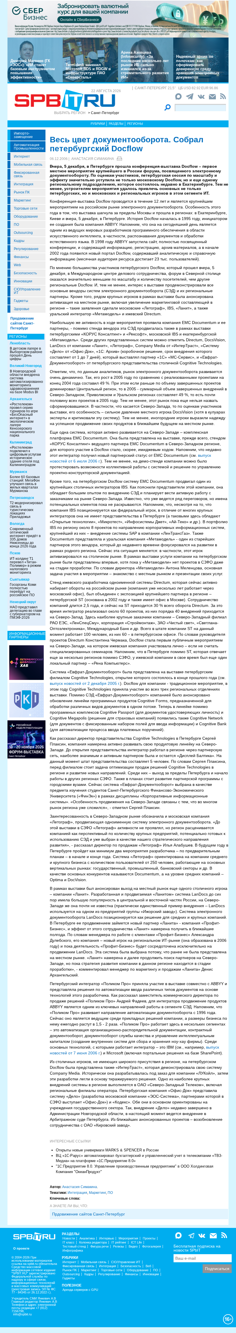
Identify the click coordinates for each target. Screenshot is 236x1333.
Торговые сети (25, 208)
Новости (68, 1238)
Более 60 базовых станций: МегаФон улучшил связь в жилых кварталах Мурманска (25, 484)
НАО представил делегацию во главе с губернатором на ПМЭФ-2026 (26, 612)
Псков (15, 553)
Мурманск (18, 472)
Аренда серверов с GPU (80, 1289)
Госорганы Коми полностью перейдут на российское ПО (23, 590)
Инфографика (72, 1250)
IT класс (68, 1242)
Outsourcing (23, 232)
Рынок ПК (22, 192)
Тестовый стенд (74, 1246)
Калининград (21, 442)
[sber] (118, 18)
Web (17, 265)
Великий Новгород (26, 366)
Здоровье (21, 309)
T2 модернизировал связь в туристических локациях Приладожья (26, 510)
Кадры (19, 241)
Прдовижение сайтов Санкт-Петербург (88, 1214)
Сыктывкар (19, 579)
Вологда (17, 524)
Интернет (22, 156)
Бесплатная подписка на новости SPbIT (197, 1248)
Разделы (116, 123)
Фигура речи (99, 1246)
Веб (148, 1266)
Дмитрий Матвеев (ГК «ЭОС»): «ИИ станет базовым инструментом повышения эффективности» (32, 69)
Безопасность (25, 273)
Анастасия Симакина (92, 159)
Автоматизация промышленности (29, 146)
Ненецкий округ (23, 602)
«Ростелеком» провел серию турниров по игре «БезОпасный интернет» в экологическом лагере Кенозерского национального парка (24, 419)
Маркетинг (22, 200)
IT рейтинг (118, 1242)
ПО (16, 224)
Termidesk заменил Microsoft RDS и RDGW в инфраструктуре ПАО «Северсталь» (88, 71)
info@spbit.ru (22, 1314)
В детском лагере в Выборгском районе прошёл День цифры (26, 353)
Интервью (106, 1238)
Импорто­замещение (23, 135)
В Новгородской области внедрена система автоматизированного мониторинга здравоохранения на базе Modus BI (28, 381)
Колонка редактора (93, 1242)
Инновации (23, 281)
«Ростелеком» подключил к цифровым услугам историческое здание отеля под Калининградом (25, 456)
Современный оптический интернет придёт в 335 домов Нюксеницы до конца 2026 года (25, 537)
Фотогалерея (151, 1246)
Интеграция (23, 184)
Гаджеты (21, 301)
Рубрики (98, 123)
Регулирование (26, 249)
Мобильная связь (28, 164)
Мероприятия (128, 1238)
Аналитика (87, 1238)
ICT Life (136, 1242)
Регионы (135, 123)
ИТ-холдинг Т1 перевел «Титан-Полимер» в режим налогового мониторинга (25, 566)
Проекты (149, 1238)
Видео (133, 1246)
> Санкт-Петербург (103, 113)
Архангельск (21, 399)
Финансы (21, 257)
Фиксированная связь (26, 174)
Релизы (118, 1246)
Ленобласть (20, 343)
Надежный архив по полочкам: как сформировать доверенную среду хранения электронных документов (197, 66)
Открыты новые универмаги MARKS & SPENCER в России (107, 1150)
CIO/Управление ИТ (27, 291)
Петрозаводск (22, 498)
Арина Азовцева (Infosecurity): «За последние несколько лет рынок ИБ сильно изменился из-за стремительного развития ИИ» (145, 64)
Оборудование (26, 216)
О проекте (21, 1248)
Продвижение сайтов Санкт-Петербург (22, 323)
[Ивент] (26, 662)
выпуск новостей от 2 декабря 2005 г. (85, 683)
